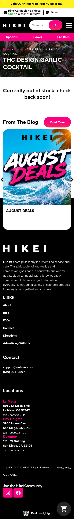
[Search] (56, 25)
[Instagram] (8, 493)
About (7, 305)
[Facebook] (18, 493)
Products (20, 49)
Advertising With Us (16, 343)
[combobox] (39, 25)
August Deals (20, 211)
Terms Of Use (10, 475)
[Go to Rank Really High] (37, 513)
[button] (32, 12)
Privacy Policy (64, 467)
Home (7, 49)
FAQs (6, 320)
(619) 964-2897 (14, 372)
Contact (8, 328)
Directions (10, 335)
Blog (6, 313)
